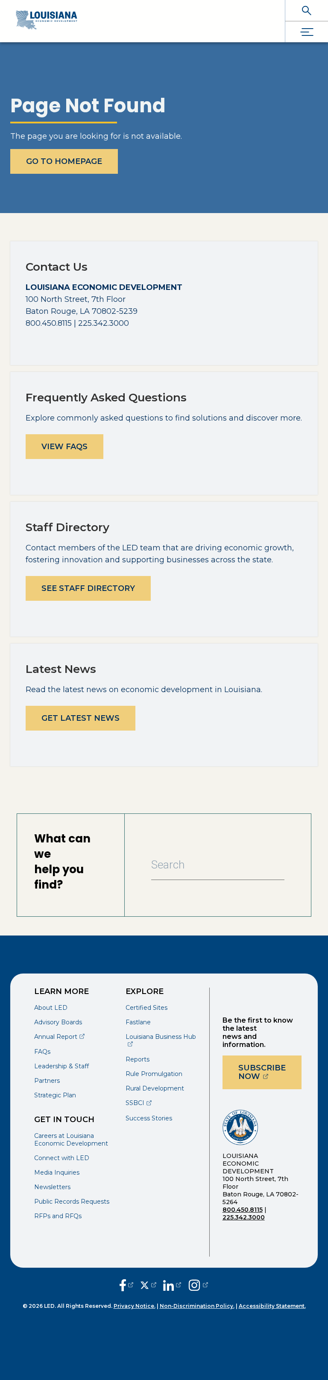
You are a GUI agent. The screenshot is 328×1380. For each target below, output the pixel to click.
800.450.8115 (243, 1209)
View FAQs (64, 446)
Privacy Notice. (134, 1306)
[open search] (306, 10)
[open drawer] (306, 31)
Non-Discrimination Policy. (197, 1306)
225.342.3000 (244, 1217)
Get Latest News (80, 718)
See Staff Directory (88, 588)
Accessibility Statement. (272, 1306)
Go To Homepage (64, 161)
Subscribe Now (270, 1072)
